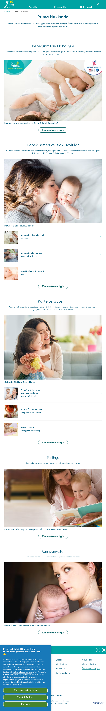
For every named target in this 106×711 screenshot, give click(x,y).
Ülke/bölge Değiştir (91, 669)
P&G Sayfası (61, 669)
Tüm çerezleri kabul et (25, 690)
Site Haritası (61, 664)
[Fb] (98, 650)
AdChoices (87, 660)
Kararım (25, 704)
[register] (98, 3)
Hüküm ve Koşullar (62, 703)
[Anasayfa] (8, 3)
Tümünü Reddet (25, 697)
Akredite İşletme (89, 664)
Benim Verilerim (63, 673)
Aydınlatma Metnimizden (23, 675)
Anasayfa (8, 11)
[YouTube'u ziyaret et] (104, 650)
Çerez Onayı (99, 703)
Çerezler (59, 660)
